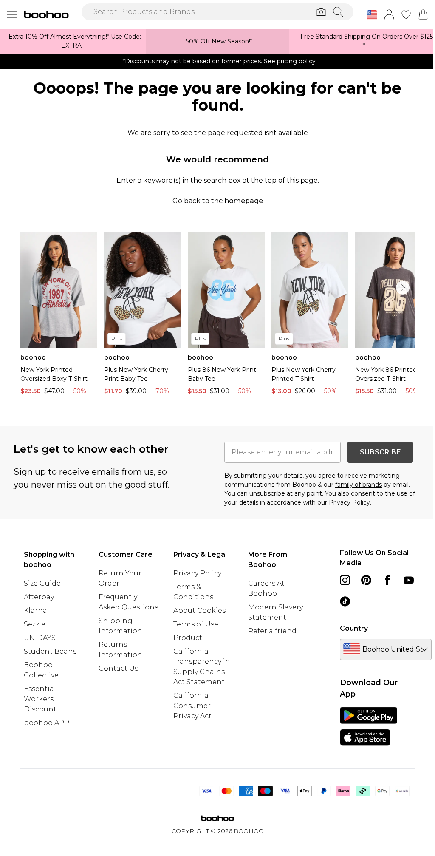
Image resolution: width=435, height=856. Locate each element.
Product (187, 638)
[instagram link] (345, 580)
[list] (217, 315)
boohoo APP (46, 723)
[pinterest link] (366, 580)
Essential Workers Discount (40, 699)
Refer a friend (272, 631)
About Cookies (199, 611)
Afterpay (39, 597)
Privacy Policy (197, 573)
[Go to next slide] (403, 288)
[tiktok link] (345, 601)
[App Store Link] (368, 726)
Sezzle (34, 624)
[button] (372, 15)
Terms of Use (195, 624)
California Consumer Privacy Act (192, 706)
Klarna (35, 611)
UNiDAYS (40, 638)
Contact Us (118, 668)
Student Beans (50, 651)
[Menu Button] (12, 14)
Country (354, 628)
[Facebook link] (387, 580)
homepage (244, 201)
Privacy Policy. (350, 502)
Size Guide (42, 583)
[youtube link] (409, 580)
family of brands (358, 484)
